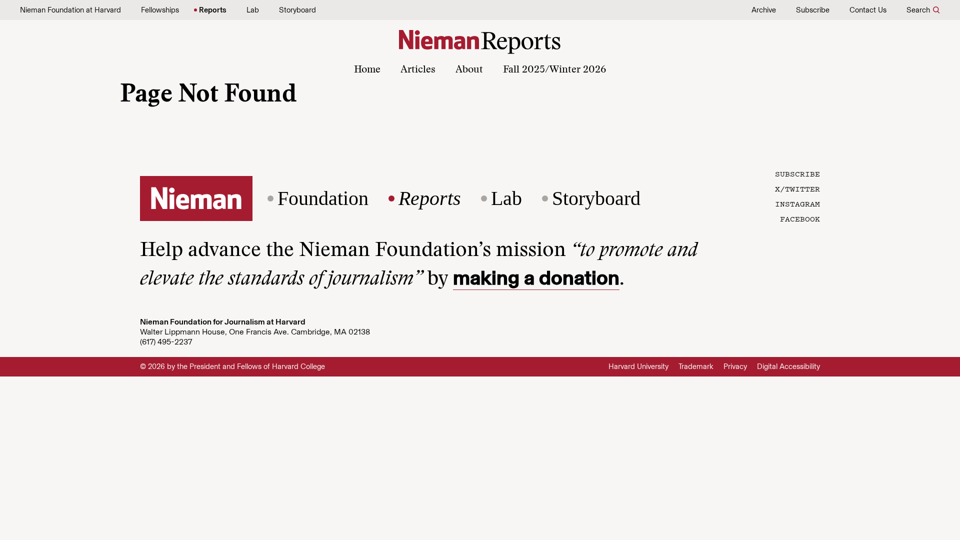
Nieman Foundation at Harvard (70, 10)
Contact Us (868, 10)
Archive (764, 10)
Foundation (323, 198)
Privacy (735, 366)
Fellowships (160, 10)
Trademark (696, 366)
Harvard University (638, 366)
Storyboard (297, 10)
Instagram (797, 203)
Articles (418, 70)
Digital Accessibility (788, 366)
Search (918, 10)
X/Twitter (797, 188)
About (469, 70)
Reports (212, 10)
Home (367, 70)
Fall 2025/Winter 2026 (554, 70)
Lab (252, 10)
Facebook (800, 218)
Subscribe (813, 10)
